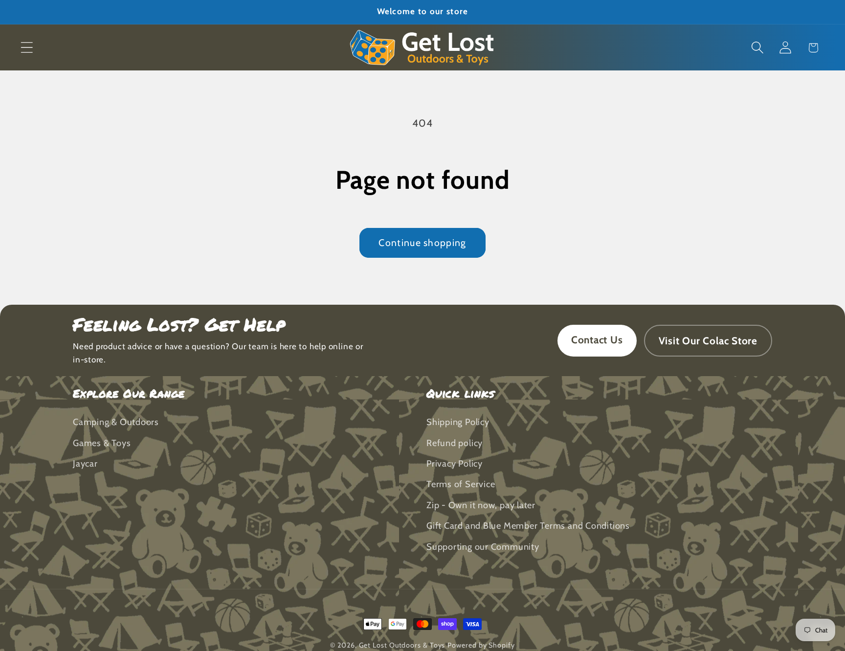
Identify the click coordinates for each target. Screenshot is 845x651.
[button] (27, 48)
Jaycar (85, 464)
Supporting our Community (482, 546)
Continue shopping (422, 242)
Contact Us (597, 340)
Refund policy (454, 443)
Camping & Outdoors (116, 422)
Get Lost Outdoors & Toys (402, 645)
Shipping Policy (457, 422)
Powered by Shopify (480, 645)
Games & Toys (102, 443)
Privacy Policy (454, 464)
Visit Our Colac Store (708, 341)
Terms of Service (460, 484)
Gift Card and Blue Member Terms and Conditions (528, 526)
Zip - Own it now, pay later (480, 505)
